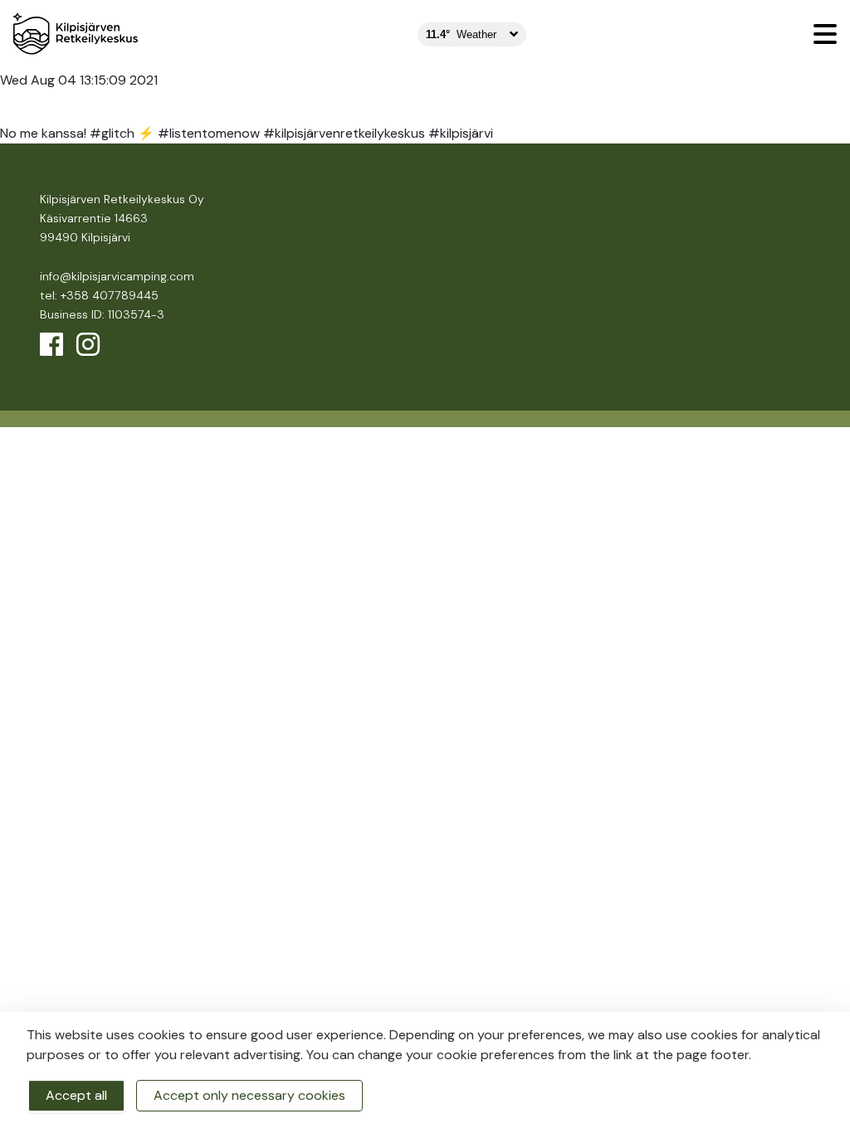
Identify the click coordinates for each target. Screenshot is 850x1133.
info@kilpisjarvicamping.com (117, 276)
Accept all (76, 1095)
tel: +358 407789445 (99, 295)
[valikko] (825, 34)
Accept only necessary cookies (249, 1095)
